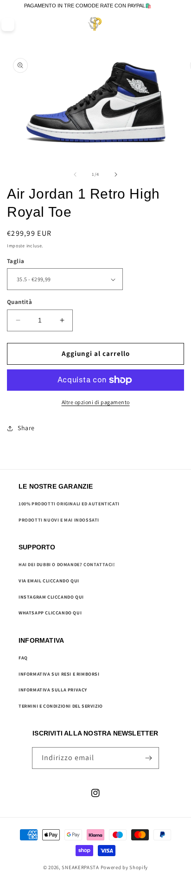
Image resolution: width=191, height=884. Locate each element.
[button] (163, 24)
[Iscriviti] (148, 758)
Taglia (15, 261)
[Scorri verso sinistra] (75, 174)
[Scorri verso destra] (116, 174)
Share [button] (26, 428)
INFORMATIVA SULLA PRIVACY (53, 690)
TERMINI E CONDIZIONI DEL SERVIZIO (61, 706)
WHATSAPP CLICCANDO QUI (50, 613)
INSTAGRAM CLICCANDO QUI (51, 597)
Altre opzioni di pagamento (96, 402)
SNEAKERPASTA (80, 867)
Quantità (19, 302)
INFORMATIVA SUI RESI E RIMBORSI (59, 674)
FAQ (23, 658)
